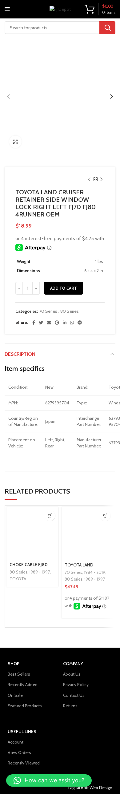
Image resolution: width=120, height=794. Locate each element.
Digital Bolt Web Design (90, 787)
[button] (105, 515)
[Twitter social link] (41, 323)
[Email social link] (49, 323)
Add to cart (63, 288)
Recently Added (23, 684)
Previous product (89, 179)
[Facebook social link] (33, 323)
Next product (101, 179)
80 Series (69, 311)
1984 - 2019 (94, 572)
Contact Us (74, 695)
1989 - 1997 (39, 572)
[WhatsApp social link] (72, 323)
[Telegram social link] (80, 323)
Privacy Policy (76, 684)
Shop (13, 663)
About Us (72, 674)
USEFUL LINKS (22, 731)
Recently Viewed (24, 763)
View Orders (19, 752)
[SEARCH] (107, 27)
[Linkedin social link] (64, 323)
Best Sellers (19, 674)
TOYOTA (18, 578)
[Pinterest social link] (57, 323)
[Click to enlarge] (15, 142)
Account (15, 742)
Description (20, 354)
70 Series (48, 311)
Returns (70, 706)
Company (73, 663)
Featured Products (25, 706)
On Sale (15, 695)
